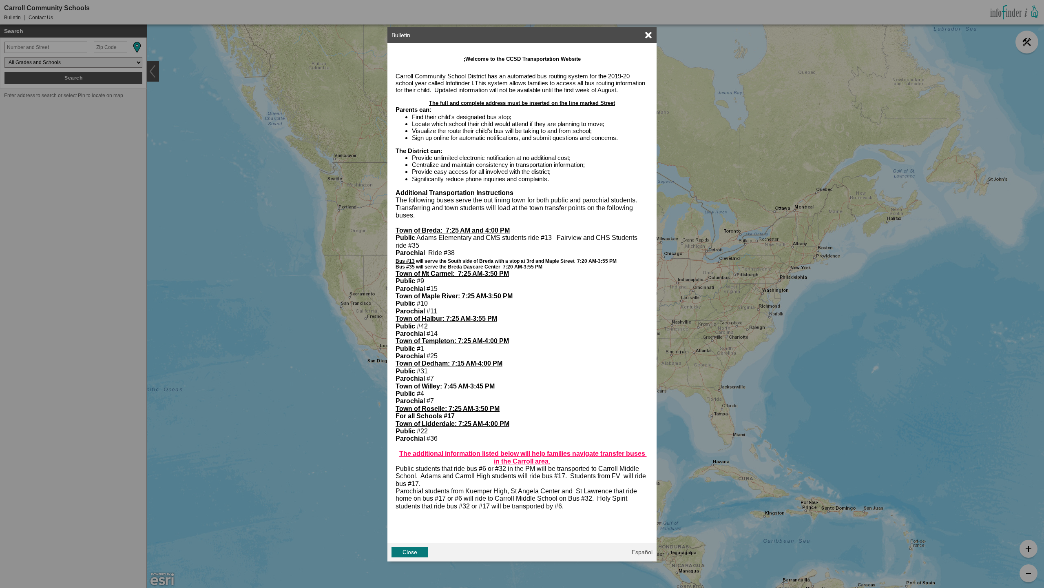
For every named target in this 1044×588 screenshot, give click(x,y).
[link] (648, 35)
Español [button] (642, 552)
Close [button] (410, 552)
